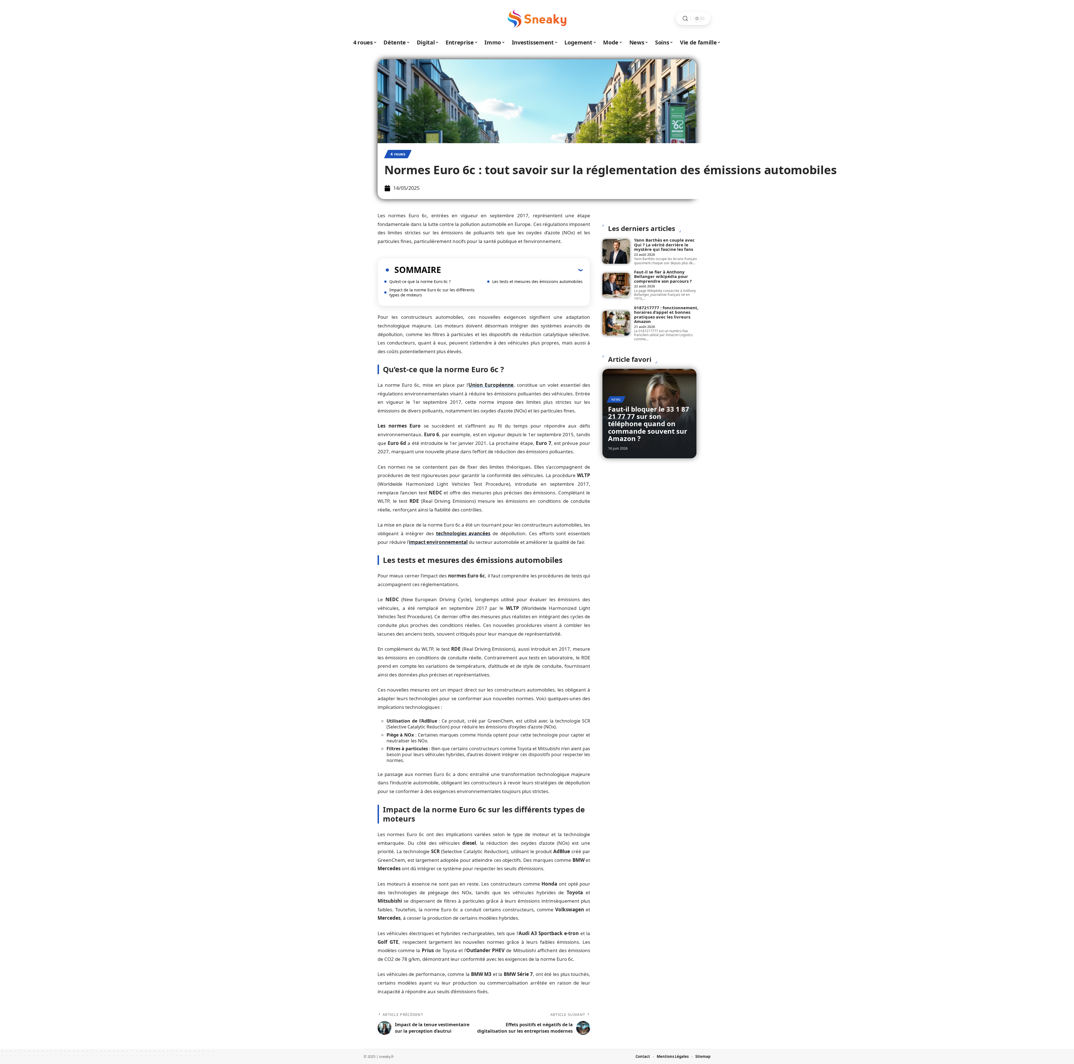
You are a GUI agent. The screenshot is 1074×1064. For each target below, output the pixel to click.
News (616, 399)
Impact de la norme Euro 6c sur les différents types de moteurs (432, 292)
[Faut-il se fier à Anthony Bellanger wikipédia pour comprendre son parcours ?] (616, 285)
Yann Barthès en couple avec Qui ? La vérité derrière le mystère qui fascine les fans (664, 244)
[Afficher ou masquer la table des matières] (512, 269)
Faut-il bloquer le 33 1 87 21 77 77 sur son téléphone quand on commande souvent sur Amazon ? (648, 423)
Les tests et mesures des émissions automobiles (537, 281)
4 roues (397, 154)
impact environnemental (438, 542)
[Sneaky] (537, 18)
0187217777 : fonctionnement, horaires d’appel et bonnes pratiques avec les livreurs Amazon (666, 314)
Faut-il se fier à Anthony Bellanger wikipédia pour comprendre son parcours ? (663, 276)
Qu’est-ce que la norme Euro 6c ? (420, 281)
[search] (685, 18)
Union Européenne (491, 385)
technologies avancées (463, 533)
